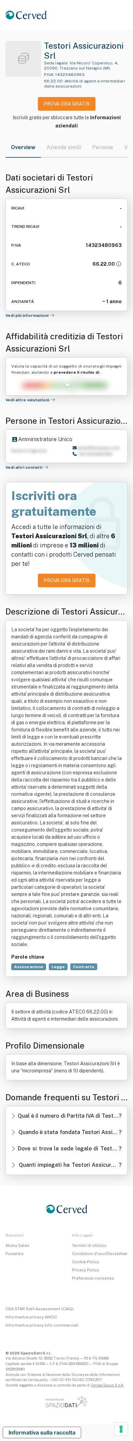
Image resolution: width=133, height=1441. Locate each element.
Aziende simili (63, 147)
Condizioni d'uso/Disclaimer (100, 1253)
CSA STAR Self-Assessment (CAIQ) (39, 1308)
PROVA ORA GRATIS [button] (67, 104)
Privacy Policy (85, 1270)
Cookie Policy (85, 1261)
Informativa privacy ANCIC (31, 1317)
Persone (102, 147)
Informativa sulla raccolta (42, 1432)
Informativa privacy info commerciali (41, 1325)
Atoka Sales (17, 1245)
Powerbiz (14, 1253)
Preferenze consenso (93, 1278)
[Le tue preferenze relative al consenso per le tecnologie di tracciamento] (121, 1429)
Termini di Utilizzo (89, 1245)
